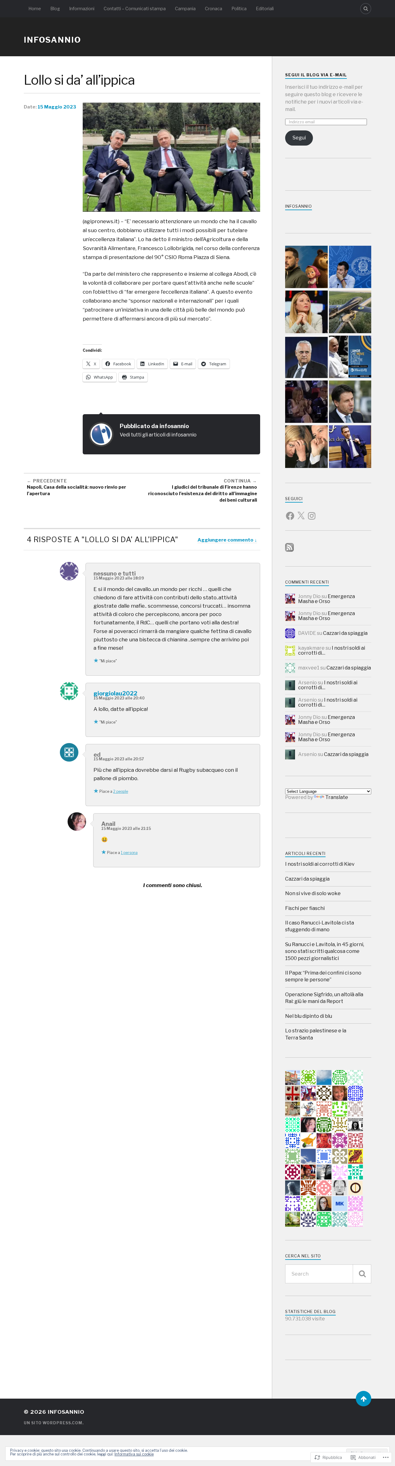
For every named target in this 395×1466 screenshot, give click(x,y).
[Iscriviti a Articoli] (289, 550)
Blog (55, 8)
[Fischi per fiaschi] (306, 402)
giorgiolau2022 (115, 693)
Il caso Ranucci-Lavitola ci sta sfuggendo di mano (319, 926)
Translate (336, 797)
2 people (120, 791)
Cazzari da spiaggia (345, 633)
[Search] (365, 8)
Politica (239, 8)
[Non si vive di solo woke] (350, 402)
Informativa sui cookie (134, 1454)
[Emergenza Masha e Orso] (306, 267)
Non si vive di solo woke (313, 893)
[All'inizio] (363, 1398)
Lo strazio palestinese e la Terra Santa (315, 1034)
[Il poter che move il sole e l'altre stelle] (350, 357)
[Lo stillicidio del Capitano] (350, 267)
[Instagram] (312, 512)
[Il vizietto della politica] (306, 312)
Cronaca (213, 8)
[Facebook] (290, 512)
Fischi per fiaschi (305, 908)
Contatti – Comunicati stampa (135, 8)
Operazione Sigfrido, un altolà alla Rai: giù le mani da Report (324, 998)
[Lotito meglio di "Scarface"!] (306, 357)
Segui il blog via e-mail (316, 75)
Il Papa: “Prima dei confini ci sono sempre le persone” (323, 976)
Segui (299, 138)
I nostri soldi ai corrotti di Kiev (320, 864)
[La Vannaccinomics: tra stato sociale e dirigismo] (350, 447)
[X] (301, 512)
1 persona (129, 852)
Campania (185, 8)
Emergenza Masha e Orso (326, 598)
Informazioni (81, 8)
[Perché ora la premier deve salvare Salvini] (306, 447)
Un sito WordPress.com (53, 1423)
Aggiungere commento (225, 540)
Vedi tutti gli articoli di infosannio (158, 434)
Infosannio (298, 206)
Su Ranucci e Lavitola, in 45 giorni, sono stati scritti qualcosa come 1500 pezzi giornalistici (324, 951)
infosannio (52, 40)
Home (34, 8)
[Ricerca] (362, 1273)
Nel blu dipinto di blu (308, 1016)
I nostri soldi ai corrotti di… (331, 650)
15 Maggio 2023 (57, 107)
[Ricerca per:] (328, 1273)
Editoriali (265, 8)
